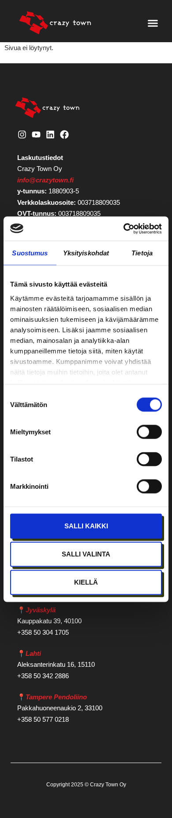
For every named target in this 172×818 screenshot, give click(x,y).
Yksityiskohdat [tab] (86, 253)
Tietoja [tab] (142, 253)
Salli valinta (86, 554)
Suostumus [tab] (30, 253)
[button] (153, 23)
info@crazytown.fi (45, 180)
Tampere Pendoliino (56, 697)
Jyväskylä (41, 610)
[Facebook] (64, 134)
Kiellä (86, 582)
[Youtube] (36, 134)
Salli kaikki (86, 526)
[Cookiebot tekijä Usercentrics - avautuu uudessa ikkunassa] (124, 228)
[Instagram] (22, 134)
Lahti (33, 653)
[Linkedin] (50, 134)
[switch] (149, 432)
